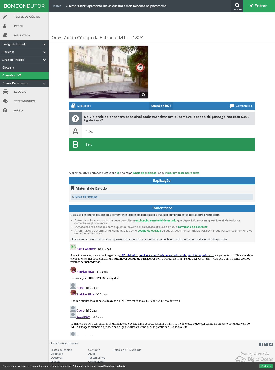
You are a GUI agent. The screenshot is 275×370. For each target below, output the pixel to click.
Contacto (94, 350)
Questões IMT (11, 75)
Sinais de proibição (145, 172)
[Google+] (266, 344)
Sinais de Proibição (86, 196)
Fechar (265, 366)
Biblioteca (22, 35)
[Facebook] (261, 344)
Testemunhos (24, 101)
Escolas (20, 91)
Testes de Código (27, 16)
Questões (57, 357)
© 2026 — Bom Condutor (64, 343)
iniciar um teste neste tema (182, 172)
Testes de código (61, 350)
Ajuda (18, 110)
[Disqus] (162, 289)
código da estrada (149, 230)
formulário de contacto (192, 227)
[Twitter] (271, 344)
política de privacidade (112, 366)
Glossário (8, 67)
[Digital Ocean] (254, 357)
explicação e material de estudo (155, 220)
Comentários (244, 105)
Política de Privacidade (127, 350)
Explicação (84, 105)
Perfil (18, 26)
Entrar (260, 6)
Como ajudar (96, 361)
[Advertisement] (162, 22)
